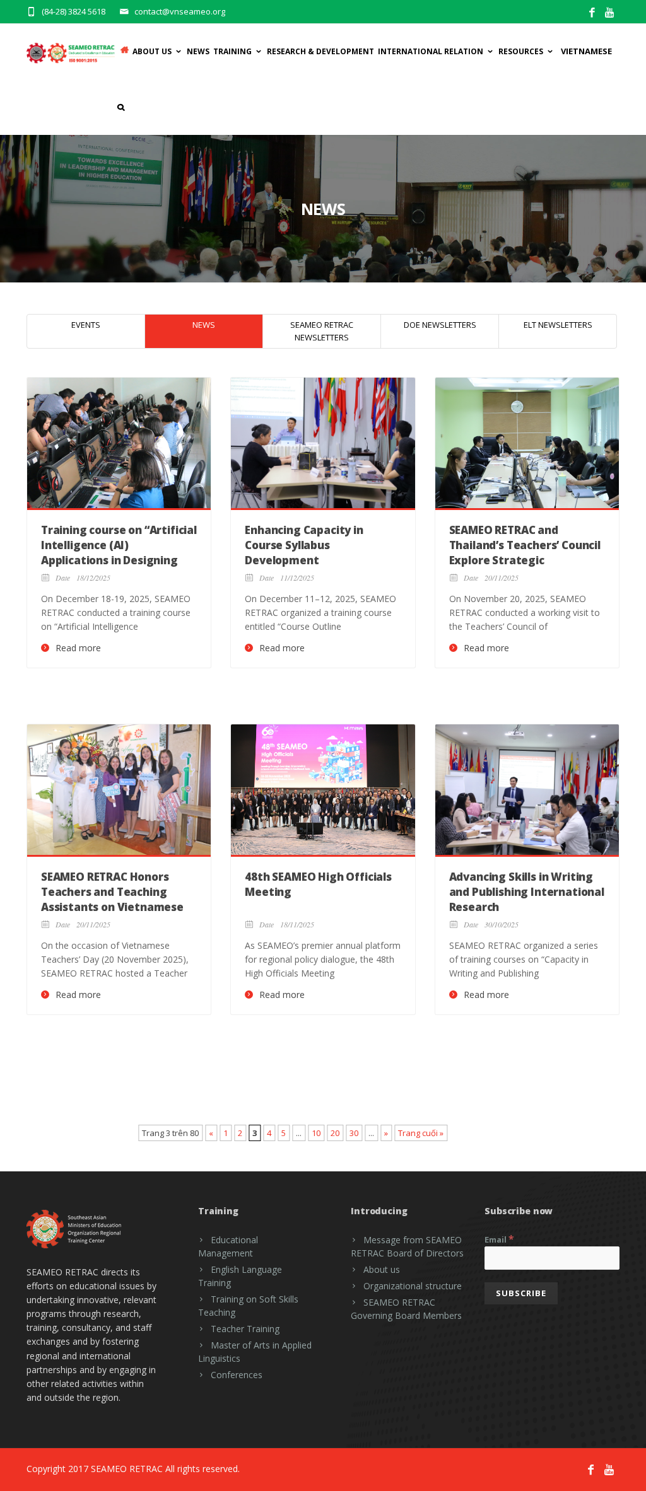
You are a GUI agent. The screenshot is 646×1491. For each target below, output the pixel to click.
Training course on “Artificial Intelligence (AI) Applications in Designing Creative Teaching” (119, 552)
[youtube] (610, 13)
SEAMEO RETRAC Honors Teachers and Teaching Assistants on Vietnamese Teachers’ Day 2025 (112, 899)
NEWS (203, 324)
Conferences (236, 1375)
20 (335, 1133)
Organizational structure (412, 1286)
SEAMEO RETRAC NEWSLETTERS (321, 331)
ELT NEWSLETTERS (558, 324)
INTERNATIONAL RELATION (430, 51)
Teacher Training (245, 1329)
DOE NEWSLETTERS (440, 324)
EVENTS (85, 324)
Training (232, 51)
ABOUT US (152, 51)
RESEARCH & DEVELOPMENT (320, 51)
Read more (78, 648)
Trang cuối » (420, 1133)
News (198, 51)
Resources (520, 51)
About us (381, 1269)
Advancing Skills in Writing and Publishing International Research (526, 891)
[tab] (85, 331)
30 (353, 1133)
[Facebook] (592, 13)
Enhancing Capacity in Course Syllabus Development (304, 545)
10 (316, 1133)
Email (499, 1239)
